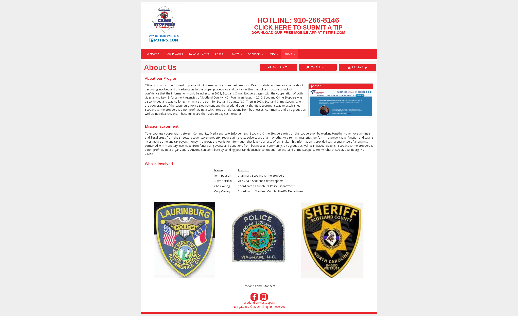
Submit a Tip (280, 67)
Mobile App (358, 67)
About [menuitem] (288, 54)
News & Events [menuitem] (199, 54)
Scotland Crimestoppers (259, 302)
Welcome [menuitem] (153, 54)
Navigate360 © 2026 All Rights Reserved (259, 307)
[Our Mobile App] (264, 298)
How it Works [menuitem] (174, 54)
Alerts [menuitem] (236, 54)
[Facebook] (254, 298)
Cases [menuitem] (219, 54)
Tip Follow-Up (319, 67)
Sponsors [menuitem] (254, 54)
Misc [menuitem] (273, 54)
